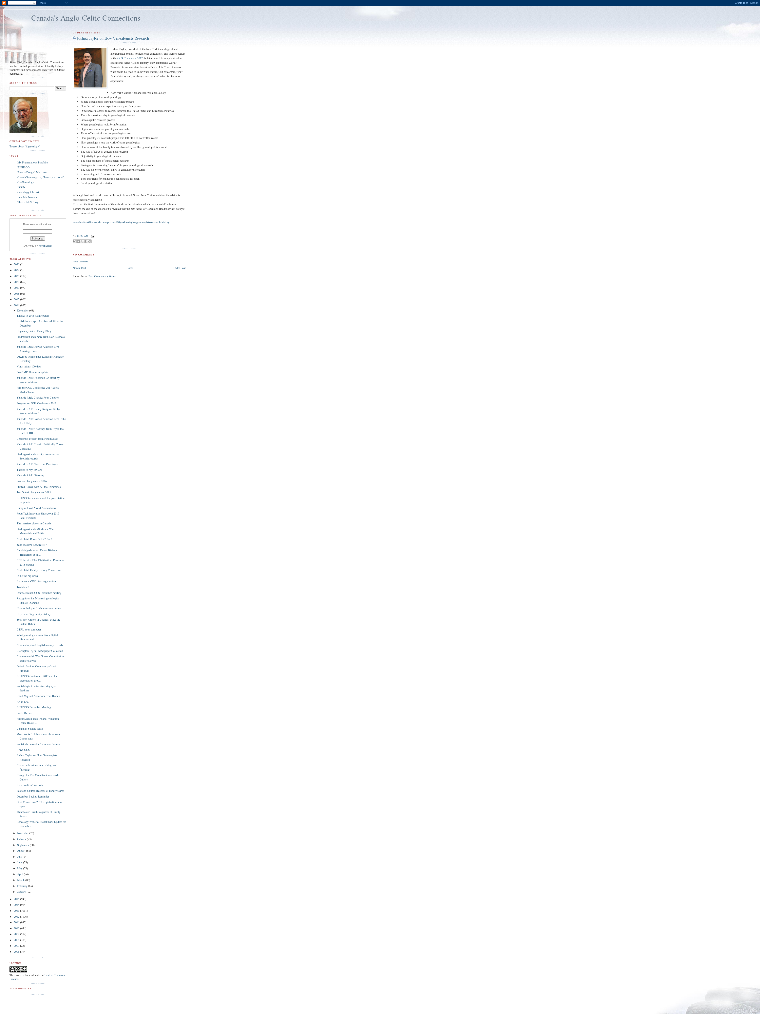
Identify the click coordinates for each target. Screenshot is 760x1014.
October (22, 839)
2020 (17, 282)
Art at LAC (23, 702)
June (20, 862)
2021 (17, 276)
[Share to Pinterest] (90, 241)
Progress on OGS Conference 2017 (36, 403)
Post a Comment (80, 261)
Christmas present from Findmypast (37, 439)
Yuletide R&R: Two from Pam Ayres (37, 464)
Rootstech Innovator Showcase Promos (38, 744)
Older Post (180, 268)
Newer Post (79, 268)
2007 (17, 946)
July (20, 856)
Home (129, 268)
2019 (17, 288)
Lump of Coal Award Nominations (36, 508)
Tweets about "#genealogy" (25, 146)
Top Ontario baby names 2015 (34, 492)
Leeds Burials (24, 713)
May (20, 868)
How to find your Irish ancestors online (39, 608)
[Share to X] (82, 241)
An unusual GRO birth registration (36, 581)
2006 (17, 951)
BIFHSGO (23, 167)
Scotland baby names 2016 (32, 481)
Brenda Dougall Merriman (32, 172)
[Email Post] (92, 235)
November (23, 833)
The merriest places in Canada (34, 523)
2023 (17, 264)
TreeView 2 (23, 587)
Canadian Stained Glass (30, 728)
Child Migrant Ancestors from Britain (38, 696)
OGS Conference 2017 (130, 58)
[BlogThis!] (78, 241)
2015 (17, 899)
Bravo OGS (23, 750)
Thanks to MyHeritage (29, 470)
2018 (17, 293)
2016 (17, 305)
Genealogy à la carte (28, 192)
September (23, 845)
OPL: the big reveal (28, 576)
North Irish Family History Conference (39, 570)
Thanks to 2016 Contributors (33, 315)
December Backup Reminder (33, 796)
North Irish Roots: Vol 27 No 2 (34, 539)
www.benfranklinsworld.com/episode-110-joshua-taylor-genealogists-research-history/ (121, 222)
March (21, 880)
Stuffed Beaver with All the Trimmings (39, 487)
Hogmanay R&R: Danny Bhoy (34, 331)
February (22, 886)
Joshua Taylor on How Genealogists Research (113, 38)
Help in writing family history (34, 614)
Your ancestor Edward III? (32, 545)
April (20, 874)
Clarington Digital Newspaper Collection (40, 651)
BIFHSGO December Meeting (34, 707)
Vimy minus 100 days (29, 366)
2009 (17, 934)
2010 (17, 928)
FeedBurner (45, 245)
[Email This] (75, 241)
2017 (17, 299)
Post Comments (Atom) (102, 276)
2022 (17, 270)
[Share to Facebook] (86, 241)
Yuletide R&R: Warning (30, 475)
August (21, 851)
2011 (17, 922)
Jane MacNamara (27, 197)
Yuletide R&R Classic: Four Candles (38, 397)
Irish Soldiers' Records (30, 785)
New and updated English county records (40, 645)
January (22, 891)
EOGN (21, 187)
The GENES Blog (27, 202)
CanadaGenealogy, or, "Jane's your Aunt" (40, 177)
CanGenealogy (25, 182)
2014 (17, 905)
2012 (17, 916)
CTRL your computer (29, 629)
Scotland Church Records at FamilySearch (40, 791)
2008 (17, 940)
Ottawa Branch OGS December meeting (39, 593)
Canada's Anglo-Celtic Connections (85, 17)
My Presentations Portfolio (32, 162)
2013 (17, 910)
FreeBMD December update (32, 372)
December (23, 310)
